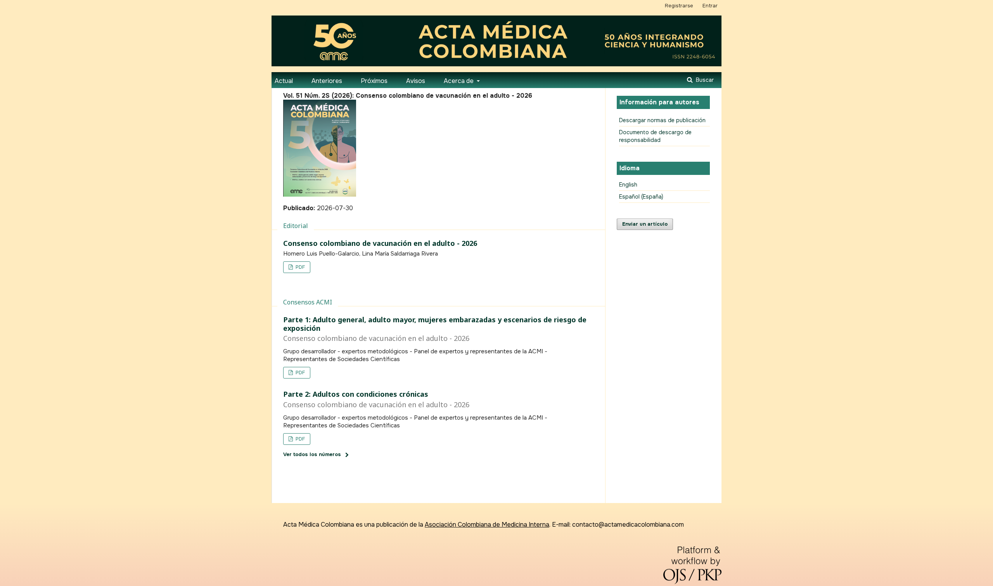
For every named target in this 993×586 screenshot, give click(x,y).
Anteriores (326, 81)
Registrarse (679, 5)
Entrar (710, 5)
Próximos (374, 81)
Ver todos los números (312, 454)
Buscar (704, 79)
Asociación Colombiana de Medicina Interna (487, 524)
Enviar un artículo (645, 224)
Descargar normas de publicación (662, 120)
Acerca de (459, 81)
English (628, 184)
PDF (299, 267)
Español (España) (641, 196)
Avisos (415, 81)
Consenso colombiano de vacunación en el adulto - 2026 (380, 243)
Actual (284, 81)
